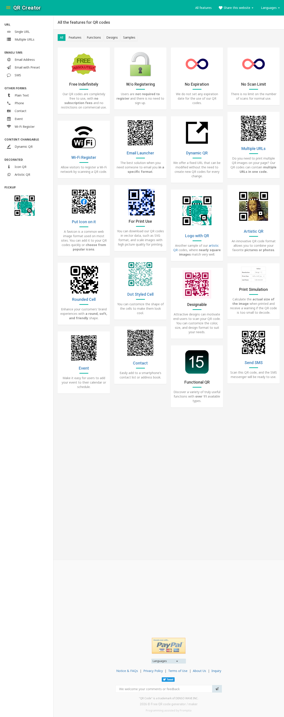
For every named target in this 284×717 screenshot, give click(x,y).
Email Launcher (140, 153)
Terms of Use (177, 671)
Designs (112, 37)
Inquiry (216, 671)
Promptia (185, 710)
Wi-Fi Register (83, 157)
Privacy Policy (153, 671)
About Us (199, 671)
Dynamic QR (197, 153)
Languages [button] (269, 8)
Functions (94, 37)
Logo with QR (197, 235)
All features (203, 8)
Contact (140, 363)
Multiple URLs (253, 148)
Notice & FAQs (127, 671)
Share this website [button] (237, 8)
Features (75, 37)
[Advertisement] (168, 595)
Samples (129, 37)
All (61, 37)
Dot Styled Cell (140, 294)
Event (84, 368)
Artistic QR (253, 231)
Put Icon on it (84, 221)
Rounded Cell (84, 299)
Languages (160, 661)
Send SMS (254, 362)
